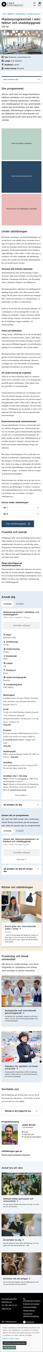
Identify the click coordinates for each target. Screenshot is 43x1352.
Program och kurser (33, 14)
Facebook (30, 1322)
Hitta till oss (6, 1308)
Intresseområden (30, 1307)
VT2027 (20, 831)
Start (4, 14)
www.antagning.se (23, 779)
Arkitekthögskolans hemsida (18, 790)
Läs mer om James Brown (32, 1137)
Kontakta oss (7, 1302)
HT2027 (20, 604)
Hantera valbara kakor (11, 1338)
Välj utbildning (20, 14)
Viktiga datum (29, 1310)
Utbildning (10, 14)
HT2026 (7, 604)
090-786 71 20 (29, 1134)
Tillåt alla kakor (9, 1347)
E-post (26, 1132)
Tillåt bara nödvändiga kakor (15, 1343)
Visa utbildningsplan (16, 524)
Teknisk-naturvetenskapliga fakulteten (16, 1154)
